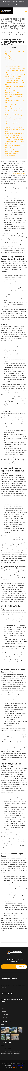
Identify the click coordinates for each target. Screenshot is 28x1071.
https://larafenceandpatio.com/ (13, 1053)
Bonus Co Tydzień (9, 149)
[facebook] (8, 4)
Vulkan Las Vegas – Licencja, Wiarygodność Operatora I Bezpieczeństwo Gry (12, 153)
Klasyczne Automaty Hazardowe (13, 64)
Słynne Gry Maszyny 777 (11, 90)
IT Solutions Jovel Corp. (17, 1065)
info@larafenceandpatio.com (12, 1051)
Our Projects (5, 1014)
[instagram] (5, 993)
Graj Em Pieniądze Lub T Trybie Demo (14, 141)
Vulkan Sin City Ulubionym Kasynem (14, 127)
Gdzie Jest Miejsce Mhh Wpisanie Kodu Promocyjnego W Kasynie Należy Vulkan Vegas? (15, 82)
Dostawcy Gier (8, 58)
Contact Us (5, 1017)
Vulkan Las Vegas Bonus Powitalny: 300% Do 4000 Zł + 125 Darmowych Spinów (14, 96)
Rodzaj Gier (8, 143)
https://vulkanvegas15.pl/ (18, 173)
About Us (4, 1011)
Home (3, 1008)
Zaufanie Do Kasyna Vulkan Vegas (13, 109)
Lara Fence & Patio (17, 1067)
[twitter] (13, 4)
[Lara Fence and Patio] (6, 10)
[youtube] (16, 4)
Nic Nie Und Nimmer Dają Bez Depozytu (15, 74)
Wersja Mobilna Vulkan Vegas (12, 66)
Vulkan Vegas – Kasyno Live (12, 92)
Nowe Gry (7, 56)
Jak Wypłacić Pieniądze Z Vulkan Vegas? (15, 68)
